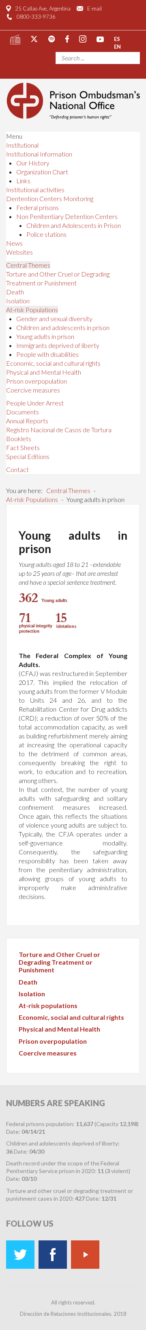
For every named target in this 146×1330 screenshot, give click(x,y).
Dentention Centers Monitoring (49, 198)
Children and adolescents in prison (63, 327)
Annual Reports (27, 421)
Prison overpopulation (36, 381)
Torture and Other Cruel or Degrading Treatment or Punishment (59, 962)
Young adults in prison (45, 336)
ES (117, 38)
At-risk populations (48, 1005)
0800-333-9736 (36, 16)
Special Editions (27, 456)
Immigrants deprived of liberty (57, 345)
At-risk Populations (32, 309)
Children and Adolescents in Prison (73, 225)
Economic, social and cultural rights (53, 363)
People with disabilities (47, 354)
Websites (19, 252)
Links (23, 180)
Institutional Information (39, 154)
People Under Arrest (35, 403)
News (14, 243)
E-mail (94, 8)
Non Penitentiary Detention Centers (67, 216)
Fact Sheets (23, 447)
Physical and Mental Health (43, 372)
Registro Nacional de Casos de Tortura (59, 429)
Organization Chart (42, 172)
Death (15, 292)
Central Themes (28, 265)
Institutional (22, 145)
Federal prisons (37, 207)
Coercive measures (33, 390)
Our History (32, 163)
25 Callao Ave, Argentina (43, 8)
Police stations (46, 234)
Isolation (18, 301)
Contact (17, 469)
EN (117, 46)
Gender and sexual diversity (54, 318)
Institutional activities (35, 189)
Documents (22, 412)
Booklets (18, 438)
